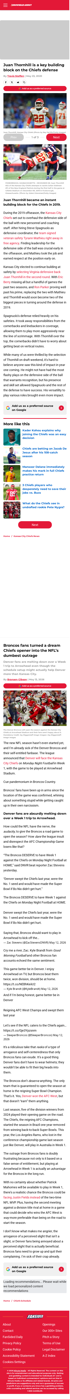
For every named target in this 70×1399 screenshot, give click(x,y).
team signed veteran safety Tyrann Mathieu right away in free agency (33, 238)
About (7, 1324)
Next (56, 137)
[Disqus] (36, 585)
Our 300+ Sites (52, 1330)
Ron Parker (41, 287)
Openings (48, 1324)
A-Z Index (48, 1355)
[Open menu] (5, 5)
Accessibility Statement (19, 1355)
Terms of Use (51, 1343)
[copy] (24, 82)
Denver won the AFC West (39, 1096)
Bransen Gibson (17, 679)
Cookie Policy (12, 1349)
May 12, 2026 (57, 942)
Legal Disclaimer (53, 1349)
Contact (8, 1330)
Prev (14, 137)
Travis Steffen (15, 76)
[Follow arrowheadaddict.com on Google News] (61, 408)
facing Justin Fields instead (21, 1197)
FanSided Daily (13, 1337)
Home (6, 536)
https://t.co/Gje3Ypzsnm (20, 1030)
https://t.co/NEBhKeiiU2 (19, 984)
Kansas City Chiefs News (26, 536)
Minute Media (20, 1371)
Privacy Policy (12, 1343)
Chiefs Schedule (22, 1300)
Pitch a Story (50, 1337)
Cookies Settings (14, 1362)
